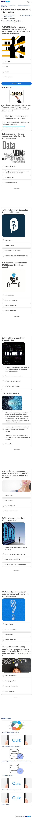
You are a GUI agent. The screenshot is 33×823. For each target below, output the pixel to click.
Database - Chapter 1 (7, 775)
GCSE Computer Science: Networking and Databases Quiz (16, 761)
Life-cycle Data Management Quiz (10, 732)
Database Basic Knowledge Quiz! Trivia (11, 789)
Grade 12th (29, 15)
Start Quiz (16, 84)
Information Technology (9, 15)
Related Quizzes (6, 718)
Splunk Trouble (5, 804)
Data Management (8, 16)
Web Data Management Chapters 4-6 (11, 746)
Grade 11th (24, 15)
